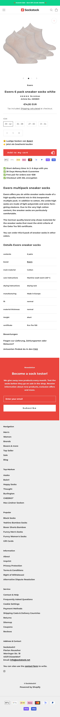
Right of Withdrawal (13, 575)
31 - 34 (43, 124)
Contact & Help (11, 595)
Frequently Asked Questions (18, 599)
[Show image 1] (28, 78)
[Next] (36, 78)
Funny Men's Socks (13, 532)
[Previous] (23, 78)
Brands (7, 441)
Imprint (7, 561)
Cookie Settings (11, 604)
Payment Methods (12, 608)
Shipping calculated (30, 108)
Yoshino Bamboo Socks (15, 522)
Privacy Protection (12, 565)
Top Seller (8, 450)
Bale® (30, 141)
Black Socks (9, 518)
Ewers (29, 262)
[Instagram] (4, 671)
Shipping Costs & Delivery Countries (21, 613)
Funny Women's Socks (14, 536)
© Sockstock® (30, 683)
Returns (7, 618)
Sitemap (7, 622)
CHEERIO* (8, 498)
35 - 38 (20, 124)
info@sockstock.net (20, 660)
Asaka (6, 475)
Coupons (7, 627)
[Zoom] (54, 20)
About (6, 556)
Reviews (7, 631)
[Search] (51, 10)
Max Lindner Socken (13, 503)
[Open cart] (56, 9)
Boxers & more (10, 446)
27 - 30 (31, 124)
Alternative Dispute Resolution (19, 579)
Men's (6, 432)
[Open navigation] (4, 10)
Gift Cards (8, 541)
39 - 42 (8, 124)
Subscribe (29, 408)
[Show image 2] (31, 78)
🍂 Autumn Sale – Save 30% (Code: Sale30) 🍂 (30, 3)
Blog (5, 460)
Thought (7, 489)
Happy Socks (9, 484)
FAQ (35, 349)
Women (7, 437)
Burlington (9, 493)
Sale (5, 455)
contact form (31, 666)
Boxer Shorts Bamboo (14, 527)
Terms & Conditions (13, 570)
